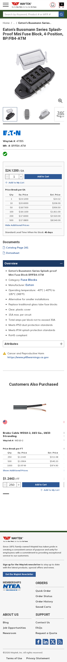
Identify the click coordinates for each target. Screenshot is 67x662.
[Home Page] (25, 5)
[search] (61, 14)
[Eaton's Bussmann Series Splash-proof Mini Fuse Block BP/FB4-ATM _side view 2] (44, 114)
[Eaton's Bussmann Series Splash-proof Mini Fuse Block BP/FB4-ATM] (10, 114)
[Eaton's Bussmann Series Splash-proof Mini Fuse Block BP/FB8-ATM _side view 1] (27, 114)
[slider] (6, 493)
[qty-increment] (21, 176)
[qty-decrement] (7, 176)
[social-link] (39, 642)
